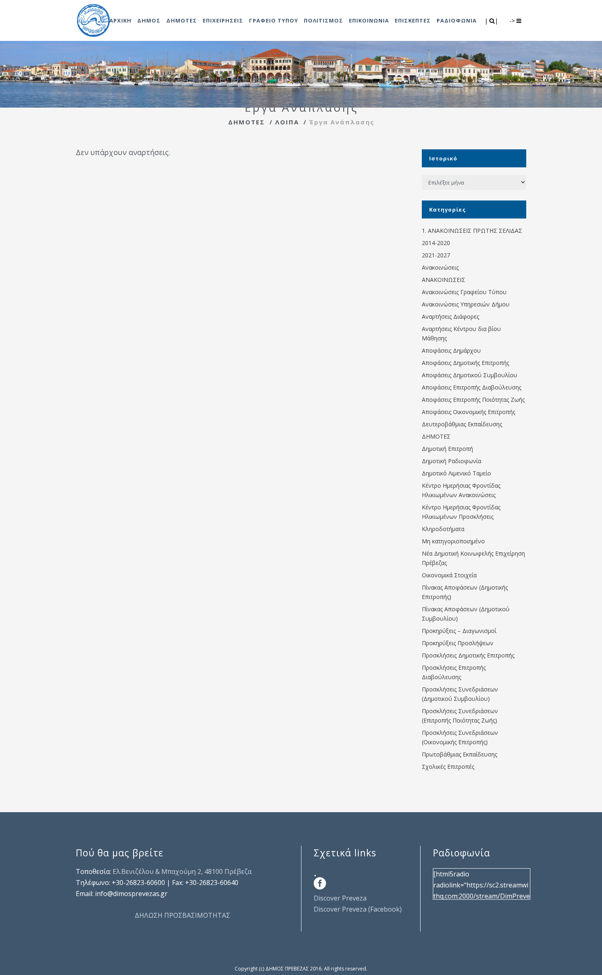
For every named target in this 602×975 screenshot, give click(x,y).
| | (492, 21)
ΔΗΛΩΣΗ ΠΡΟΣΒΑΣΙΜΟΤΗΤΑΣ (182, 915)
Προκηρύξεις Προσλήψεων (457, 643)
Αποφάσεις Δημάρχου (451, 350)
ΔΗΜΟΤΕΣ (246, 122)
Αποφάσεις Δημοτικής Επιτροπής (465, 363)
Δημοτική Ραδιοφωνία (451, 461)
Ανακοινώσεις (440, 267)
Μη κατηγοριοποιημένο (453, 541)
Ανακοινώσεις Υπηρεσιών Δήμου (465, 304)
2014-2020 (436, 243)
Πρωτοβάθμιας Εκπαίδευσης (459, 754)
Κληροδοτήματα (443, 529)
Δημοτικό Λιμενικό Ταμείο (456, 473)
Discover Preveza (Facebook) (358, 909)
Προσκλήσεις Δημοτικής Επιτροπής (468, 655)
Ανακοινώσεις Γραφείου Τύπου (464, 292)
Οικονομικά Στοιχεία (449, 575)
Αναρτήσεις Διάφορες (450, 316)
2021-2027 (436, 255)
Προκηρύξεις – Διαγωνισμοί (459, 631)
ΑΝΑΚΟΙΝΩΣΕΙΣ (443, 280)
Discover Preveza (340, 898)
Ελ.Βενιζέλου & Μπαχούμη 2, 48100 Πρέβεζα (182, 871)
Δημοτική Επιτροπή (447, 449)
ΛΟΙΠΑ (287, 122)
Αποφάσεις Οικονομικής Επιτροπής (468, 412)
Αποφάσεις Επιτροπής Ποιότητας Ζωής (473, 399)
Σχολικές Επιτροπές (448, 766)
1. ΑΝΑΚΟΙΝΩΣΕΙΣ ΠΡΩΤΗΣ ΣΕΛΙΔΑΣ (472, 230)
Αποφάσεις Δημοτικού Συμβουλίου (469, 375)
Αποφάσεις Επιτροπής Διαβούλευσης (471, 387)
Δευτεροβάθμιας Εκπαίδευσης (462, 424)
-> (512, 21)
